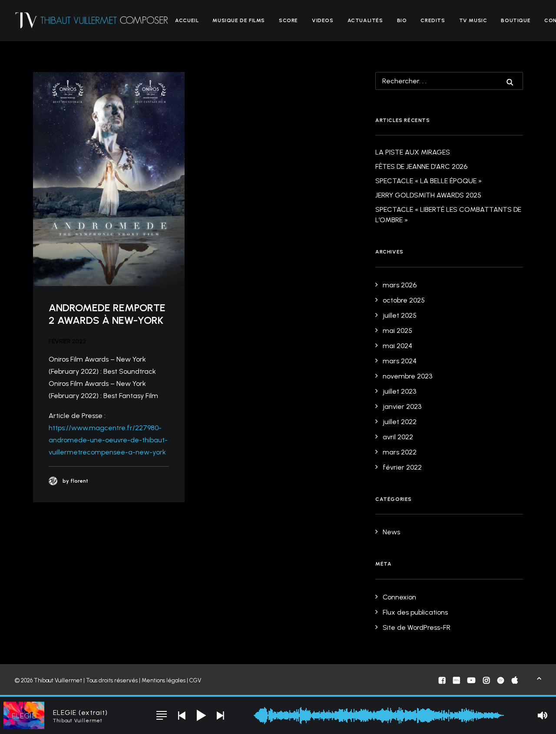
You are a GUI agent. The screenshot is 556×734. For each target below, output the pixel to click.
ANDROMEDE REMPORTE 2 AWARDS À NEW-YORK (107, 313)
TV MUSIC (473, 20)
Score (288, 20)
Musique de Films (238, 20)
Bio (402, 20)
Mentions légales (163, 680)
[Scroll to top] (539, 677)
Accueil (187, 20)
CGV (195, 680)
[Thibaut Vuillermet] (92, 20)
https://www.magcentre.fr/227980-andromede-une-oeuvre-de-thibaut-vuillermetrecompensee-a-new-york (108, 440)
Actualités (365, 20)
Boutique (515, 20)
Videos (323, 20)
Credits (432, 20)
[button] (109, 179)
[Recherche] (449, 81)
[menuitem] (187, 20)
